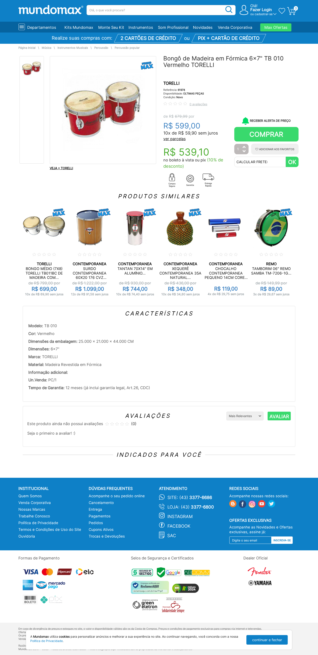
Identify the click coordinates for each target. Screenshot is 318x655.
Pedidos (96, 523)
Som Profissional (173, 27)
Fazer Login (261, 9)
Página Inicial (26, 47)
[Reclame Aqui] (151, 589)
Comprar (266, 134)
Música (46, 47)
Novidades (202, 27)
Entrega (95, 509)
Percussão (101, 47)
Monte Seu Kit (111, 27)
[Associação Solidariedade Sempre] (174, 606)
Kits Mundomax (78, 27)
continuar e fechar (267, 640)
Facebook (178, 526)
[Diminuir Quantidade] (244, 151)
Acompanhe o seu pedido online (117, 496)
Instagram (180, 516)
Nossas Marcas (31, 509)
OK (292, 162)
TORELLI (171, 83)
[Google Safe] (170, 573)
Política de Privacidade (38, 523)
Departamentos (41, 27)
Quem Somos (30, 496)
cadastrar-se (264, 14)
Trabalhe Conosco (34, 516)
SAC (171, 535)
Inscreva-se (282, 540)
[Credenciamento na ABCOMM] (198, 573)
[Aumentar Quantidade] (244, 147)
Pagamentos (100, 516)
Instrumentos (140, 27)
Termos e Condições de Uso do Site (49, 529)
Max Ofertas (275, 27)
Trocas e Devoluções (107, 536)
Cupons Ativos (101, 529)
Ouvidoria (26, 536)
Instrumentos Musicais (73, 47)
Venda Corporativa (235, 27)
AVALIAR (279, 416)
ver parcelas (174, 139)
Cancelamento (101, 503)
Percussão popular (127, 47)
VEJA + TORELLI (61, 168)
